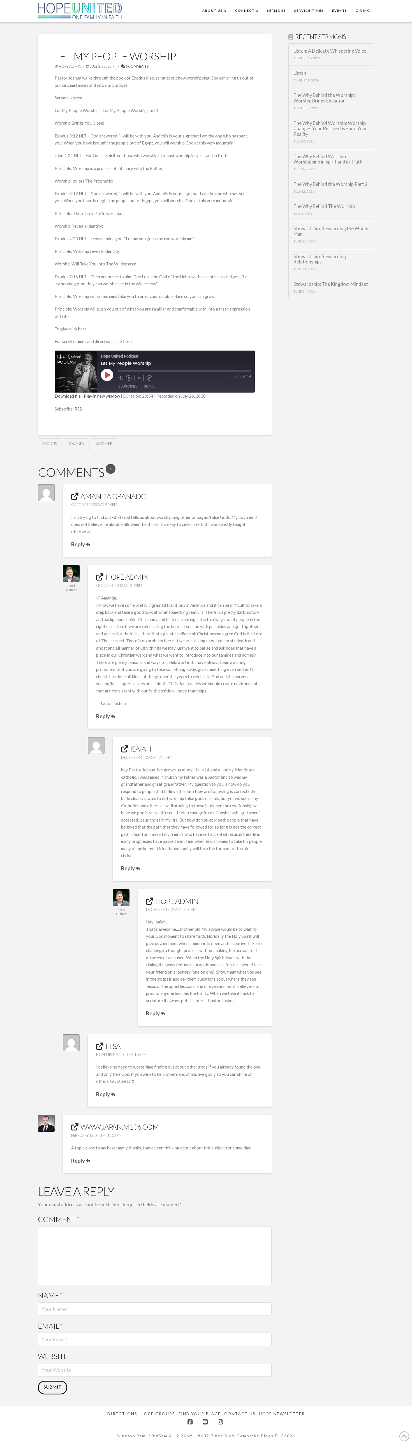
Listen (299, 73)
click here (78, 328)
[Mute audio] (120, 378)
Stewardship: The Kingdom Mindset (330, 284)
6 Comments (137, 66)
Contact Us (240, 1413)
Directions (122, 1413)
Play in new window (102, 395)
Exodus (49, 443)
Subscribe (127, 386)
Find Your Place (200, 1413)
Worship (104, 443)
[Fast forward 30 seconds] (149, 378)
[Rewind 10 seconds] (129, 378)
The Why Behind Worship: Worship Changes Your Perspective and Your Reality (330, 129)
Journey (76, 443)
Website (53, 1356)
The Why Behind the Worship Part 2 (330, 184)
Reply (78, 544)
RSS (78, 408)
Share (149, 386)
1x (139, 378)
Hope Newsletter (282, 1413)
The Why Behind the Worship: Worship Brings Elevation (324, 98)
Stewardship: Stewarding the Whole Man (330, 231)
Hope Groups (158, 1413)
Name (50, 1295)
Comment (59, 1219)
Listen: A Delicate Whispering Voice (329, 51)
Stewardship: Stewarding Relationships (319, 259)
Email (50, 1326)
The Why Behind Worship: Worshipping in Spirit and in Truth (327, 159)
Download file (68, 395)
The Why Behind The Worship (324, 206)
